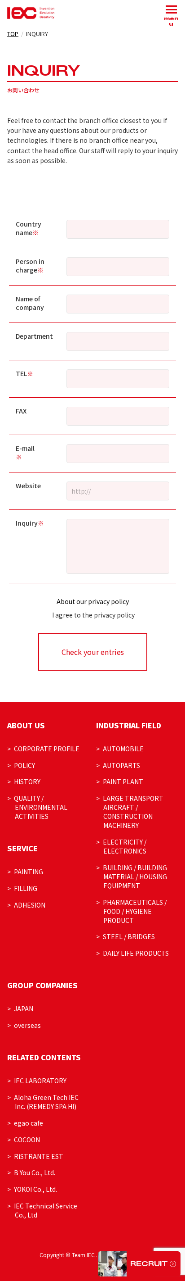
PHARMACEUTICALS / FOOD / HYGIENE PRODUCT (135, 911)
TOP (12, 33)
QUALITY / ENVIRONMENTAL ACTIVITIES (40, 807)
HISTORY (27, 781)
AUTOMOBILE (123, 748)
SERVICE (22, 848)
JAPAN (23, 1008)
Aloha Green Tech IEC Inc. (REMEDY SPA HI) (46, 1102)
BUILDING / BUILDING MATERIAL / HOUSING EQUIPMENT (135, 876)
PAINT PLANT (123, 781)
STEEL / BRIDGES (129, 936)
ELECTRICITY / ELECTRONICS (125, 846)
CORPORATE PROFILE (46, 748)
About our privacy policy (93, 601)
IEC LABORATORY (40, 1080)
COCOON (27, 1139)
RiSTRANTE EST (38, 1156)
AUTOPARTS (121, 765)
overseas (27, 1025)
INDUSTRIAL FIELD (128, 725)
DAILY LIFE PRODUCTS (136, 953)
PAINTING (28, 871)
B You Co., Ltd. (34, 1172)
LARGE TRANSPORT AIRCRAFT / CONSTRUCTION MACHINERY (133, 812)
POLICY (24, 765)
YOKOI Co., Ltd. (35, 1189)
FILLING (25, 888)
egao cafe (28, 1122)
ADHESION (29, 904)
